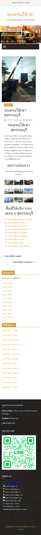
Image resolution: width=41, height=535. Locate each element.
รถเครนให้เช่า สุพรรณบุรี (10, 368)
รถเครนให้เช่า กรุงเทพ (9, 330)
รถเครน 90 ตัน (7, 313)
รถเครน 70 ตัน (7, 306)
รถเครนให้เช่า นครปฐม (10, 359)
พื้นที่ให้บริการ (8, 105)
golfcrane (19, 120)
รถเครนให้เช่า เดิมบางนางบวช (20, 219)
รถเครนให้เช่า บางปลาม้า (18, 226)
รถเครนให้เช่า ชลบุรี (9, 378)
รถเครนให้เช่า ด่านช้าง (17, 222)
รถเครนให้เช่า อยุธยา (13, 256)
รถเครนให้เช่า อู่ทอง (16, 242)
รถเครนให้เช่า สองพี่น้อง (17, 236)
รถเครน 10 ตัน (7, 283)
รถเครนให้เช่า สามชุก (16, 239)
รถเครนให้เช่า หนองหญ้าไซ (19, 246)
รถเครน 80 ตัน (7, 310)
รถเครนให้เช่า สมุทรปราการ (12, 345)
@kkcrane (11, 423)
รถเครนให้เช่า (20, 14)
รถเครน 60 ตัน (7, 302)
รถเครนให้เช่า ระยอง (9, 382)
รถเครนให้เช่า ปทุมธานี (10, 340)
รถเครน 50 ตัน (7, 298)
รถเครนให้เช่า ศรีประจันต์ (18, 229)
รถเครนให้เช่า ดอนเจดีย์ (17, 232)
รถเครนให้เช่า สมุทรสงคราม (12, 354)
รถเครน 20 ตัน (7, 287)
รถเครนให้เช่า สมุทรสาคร (11, 349)
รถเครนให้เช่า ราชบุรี (9, 387)
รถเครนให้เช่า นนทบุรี (9, 335)
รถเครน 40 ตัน (7, 295)
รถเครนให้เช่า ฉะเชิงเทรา (22, 262)
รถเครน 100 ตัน (7, 317)
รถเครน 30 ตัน (7, 291)
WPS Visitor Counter (19, 509)
